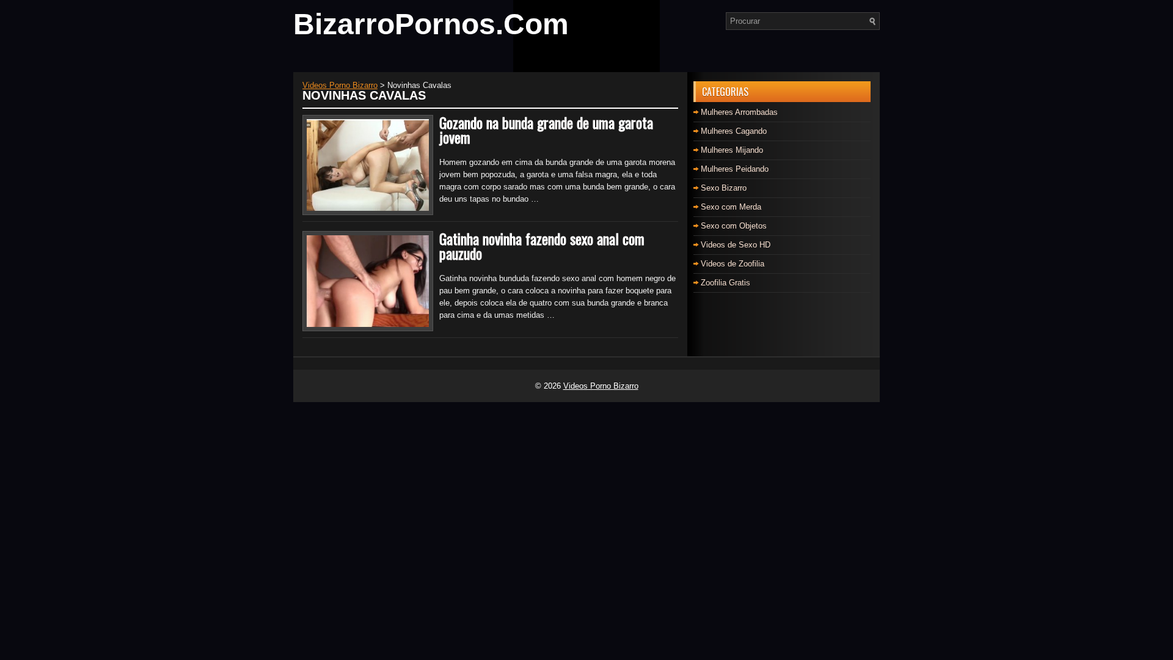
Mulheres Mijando (732, 150)
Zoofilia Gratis (725, 282)
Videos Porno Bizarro (600, 386)
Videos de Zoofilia (732, 263)
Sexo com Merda (731, 206)
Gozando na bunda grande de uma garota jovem (546, 129)
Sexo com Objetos (734, 225)
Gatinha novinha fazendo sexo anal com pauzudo (542, 245)
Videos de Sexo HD (735, 244)
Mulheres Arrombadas (739, 112)
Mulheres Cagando (734, 131)
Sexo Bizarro (724, 188)
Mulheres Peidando (735, 169)
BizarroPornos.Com (431, 24)
